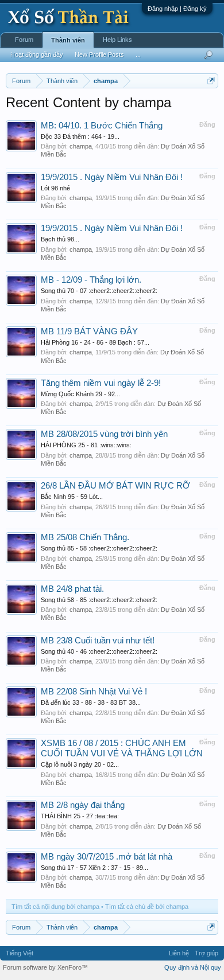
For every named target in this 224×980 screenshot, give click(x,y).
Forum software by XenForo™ (45, 967)
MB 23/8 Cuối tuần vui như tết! (98, 640)
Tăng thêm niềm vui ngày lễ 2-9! (101, 383)
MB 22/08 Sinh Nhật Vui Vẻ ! (94, 691)
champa (80, 146)
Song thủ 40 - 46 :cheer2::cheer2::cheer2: (99, 651)
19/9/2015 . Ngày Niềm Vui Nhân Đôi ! (112, 177)
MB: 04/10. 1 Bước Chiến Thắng (102, 125)
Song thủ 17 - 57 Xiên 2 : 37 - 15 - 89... (94, 867)
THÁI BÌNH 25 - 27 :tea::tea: (80, 816)
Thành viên (68, 40)
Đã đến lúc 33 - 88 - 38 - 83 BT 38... (91, 702)
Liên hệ (179, 953)
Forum (24, 39)
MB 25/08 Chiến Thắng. (85, 537)
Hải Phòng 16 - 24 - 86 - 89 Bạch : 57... (95, 342)
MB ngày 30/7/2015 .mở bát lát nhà (106, 856)
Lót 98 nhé (55, 188)
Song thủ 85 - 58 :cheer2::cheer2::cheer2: (99, 548)
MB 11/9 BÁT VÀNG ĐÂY (89, 331)
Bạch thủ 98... (60, 239)
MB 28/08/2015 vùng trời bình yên (104, 434)
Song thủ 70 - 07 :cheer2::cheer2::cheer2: (99, 290)
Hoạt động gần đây (36, 54)
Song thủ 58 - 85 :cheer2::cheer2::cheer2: (99, 599)
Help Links (117, 39)
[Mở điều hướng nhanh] (211, 80)
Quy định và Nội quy (192, 967)
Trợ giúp (206, 953)
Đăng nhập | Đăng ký (177, 8)
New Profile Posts (99, 54)
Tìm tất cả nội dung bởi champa (55, 906)
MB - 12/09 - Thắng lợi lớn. (91, 279)
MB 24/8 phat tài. (72, 589)
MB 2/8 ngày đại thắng (83, 805)
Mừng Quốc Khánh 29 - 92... (80, 394)
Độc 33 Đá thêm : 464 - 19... (80, 136)
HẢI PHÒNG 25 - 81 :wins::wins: (86, 445)
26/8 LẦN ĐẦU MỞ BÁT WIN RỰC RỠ (115, 485)
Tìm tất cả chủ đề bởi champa (146, 906)
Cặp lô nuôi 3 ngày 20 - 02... (80, 764)
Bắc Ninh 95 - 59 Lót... (72, 496)
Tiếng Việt (19, 953)
